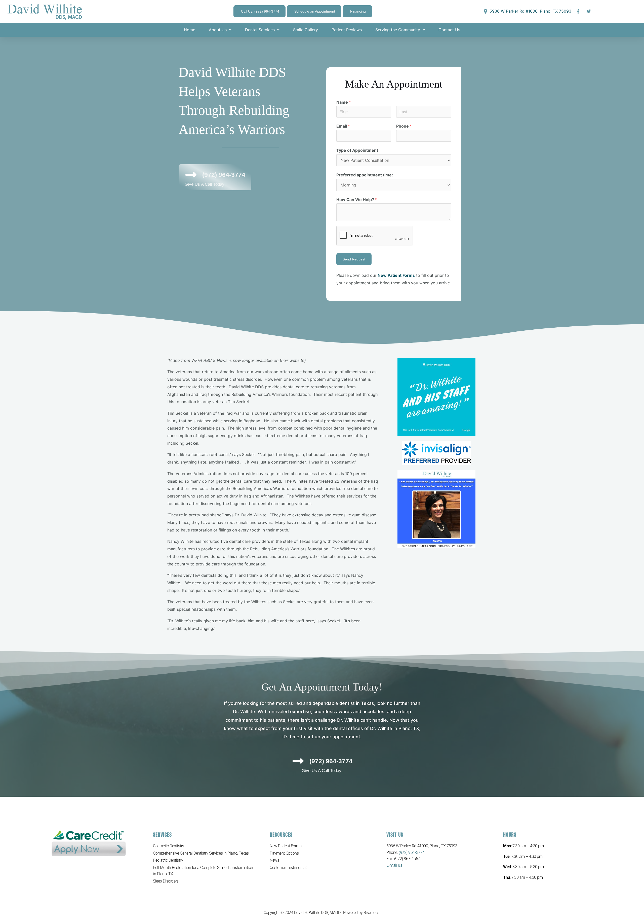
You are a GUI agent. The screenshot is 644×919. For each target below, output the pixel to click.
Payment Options (284, 853)
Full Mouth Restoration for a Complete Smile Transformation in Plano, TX (203, 870)
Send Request (354, 259)
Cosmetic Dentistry (168, 846)
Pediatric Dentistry (168, 860)
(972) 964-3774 (412, 852)
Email (343, 126)
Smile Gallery (305, 29)
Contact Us (449, 29)
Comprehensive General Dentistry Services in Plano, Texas (201, 853)
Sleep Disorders (165, 881)
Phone (404, 126)
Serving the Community (397, 29)
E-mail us (394, 865)
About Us (218, 29)
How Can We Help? (356, 199)
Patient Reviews (347, 29)
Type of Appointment (357, 150)
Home (189, 29)
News (274, 860)
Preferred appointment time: (364, 174)
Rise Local (372, 912)
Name (343, 102)
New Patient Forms (285, 846)
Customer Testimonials (289, 867)
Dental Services (260, 29)
